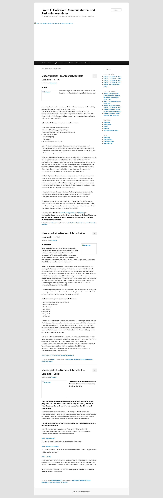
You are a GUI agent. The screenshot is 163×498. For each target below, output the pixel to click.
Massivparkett (89, 359)
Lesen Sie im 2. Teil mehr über (51, 355)
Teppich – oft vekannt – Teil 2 (112, 79)
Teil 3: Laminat (46, 457)
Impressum (79, 63)
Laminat (80, 213)
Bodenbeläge (107, 124)
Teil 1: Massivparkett (48, 438)
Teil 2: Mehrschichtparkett (50, 446)
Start (43, 63)
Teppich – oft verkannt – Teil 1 (112, 81)
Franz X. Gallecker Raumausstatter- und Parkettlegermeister (68, 11)
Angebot (56, 63)
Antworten (49, 361)
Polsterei (106, 128)
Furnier (70, 223)
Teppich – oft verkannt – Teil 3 (112, 77)
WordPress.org (108, 143)
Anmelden (107, 137)
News (49, 63)
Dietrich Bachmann (109, 93)
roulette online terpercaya (111, 105)
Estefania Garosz (109, 109)
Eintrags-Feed (108, 139)
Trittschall (92, 223)
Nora (105, 101)
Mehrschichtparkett (67, 355)
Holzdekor (81, 223)
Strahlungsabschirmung (111, 130)
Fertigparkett (70, 213)
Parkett (62, 213)
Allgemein (54, 223)
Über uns (63, 63)
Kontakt (71, 63)
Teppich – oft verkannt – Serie (112, 82)
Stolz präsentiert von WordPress (81, 491)
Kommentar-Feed (109, 141)
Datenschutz (88, 63)
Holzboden (75, 223)
